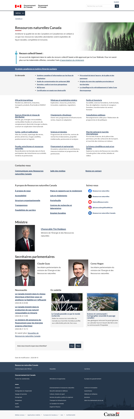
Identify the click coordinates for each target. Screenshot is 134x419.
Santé (17, 403)
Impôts (17, 407)
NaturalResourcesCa (98, 202)
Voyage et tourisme (21, 394)
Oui (71, 346)
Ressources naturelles (98, 191)
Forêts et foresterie (94, 100)
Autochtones (88, 391)
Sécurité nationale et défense (59, 391)
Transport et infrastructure (58, 400)
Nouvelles (53, 369)
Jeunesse (87, 397)
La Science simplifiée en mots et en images (100, 147)
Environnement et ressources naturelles (62, 388)
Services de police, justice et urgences (61, 397)
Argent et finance (55, 407)
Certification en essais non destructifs (51, 90)
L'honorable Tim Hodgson (53, 229)
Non (78, 346)
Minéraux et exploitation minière (64, 100)
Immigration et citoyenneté (23, 391)
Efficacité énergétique (24, 100)
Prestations (18, 400)
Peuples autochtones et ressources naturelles (29, 147)
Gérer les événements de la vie (93, 400)
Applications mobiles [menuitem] (34, 415)
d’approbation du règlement (72, 60)
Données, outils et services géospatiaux (52, 84)
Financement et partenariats (62, 146)
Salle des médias (57, 171)
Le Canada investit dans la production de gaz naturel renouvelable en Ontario (27, 310)
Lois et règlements (58, 195)
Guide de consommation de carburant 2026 (53, 81)
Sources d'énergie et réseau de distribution (27, 116)
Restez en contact (94, 171)
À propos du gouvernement (92, 379)
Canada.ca (18, 19)
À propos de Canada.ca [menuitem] (50, 415)
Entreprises (18, 397)
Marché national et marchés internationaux (97, 133)
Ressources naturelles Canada (101, 213)
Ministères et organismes (57, 379)
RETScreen (41, 87)
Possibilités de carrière (25, 210)
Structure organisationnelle (27, 200)
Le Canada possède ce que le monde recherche (66, 315)
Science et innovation (90, 388)
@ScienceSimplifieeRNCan (100, 207)
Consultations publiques (95, 115)
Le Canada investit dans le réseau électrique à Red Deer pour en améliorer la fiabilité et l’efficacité (30, 297)
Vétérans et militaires (90, 394)
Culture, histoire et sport (57, 394)
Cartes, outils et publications (26, 132)
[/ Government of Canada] (31, 6)
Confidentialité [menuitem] (70, 415)
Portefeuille (55, 200)
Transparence (21, 205)
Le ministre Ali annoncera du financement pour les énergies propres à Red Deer (29, 323)
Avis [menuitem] (62, 415)
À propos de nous (23, 191)
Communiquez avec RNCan (23, 369)
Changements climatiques (61, 115)
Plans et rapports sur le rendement (66, 191)
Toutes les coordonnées (22, 379)
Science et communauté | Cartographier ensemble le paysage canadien (101, 316)
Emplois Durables (58, 213)
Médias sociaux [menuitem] (19, 415)
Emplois (17, 388)
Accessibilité (20, 195)
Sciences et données (59, 132)
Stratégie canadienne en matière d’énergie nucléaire (36, 69)
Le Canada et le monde (57, 403)
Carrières (87, 369)
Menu (20, 13)
